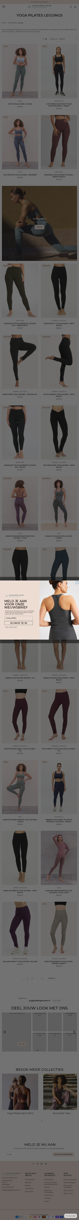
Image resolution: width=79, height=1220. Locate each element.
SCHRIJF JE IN (18, 622)
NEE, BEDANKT (11, 627)
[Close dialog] (77, 582)
